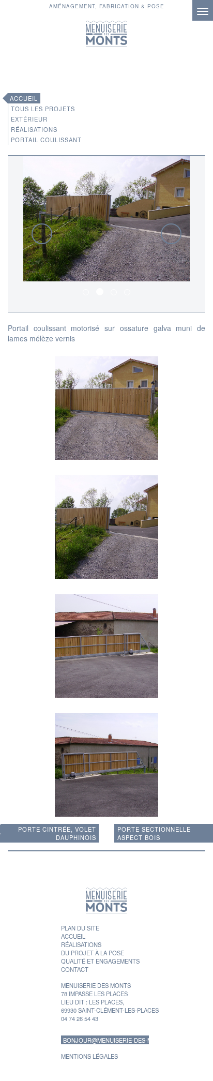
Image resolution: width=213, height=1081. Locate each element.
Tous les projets (43, 108)
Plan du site (80, 928)
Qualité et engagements (100, 961)
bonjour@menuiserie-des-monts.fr (106, 1040)
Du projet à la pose (92, 953)
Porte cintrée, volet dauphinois (57, 833)
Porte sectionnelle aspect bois (154, 833)
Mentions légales (89, 1056)
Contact (74, 969)
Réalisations (34, 129)
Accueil (24, 98)
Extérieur (29, 119)
